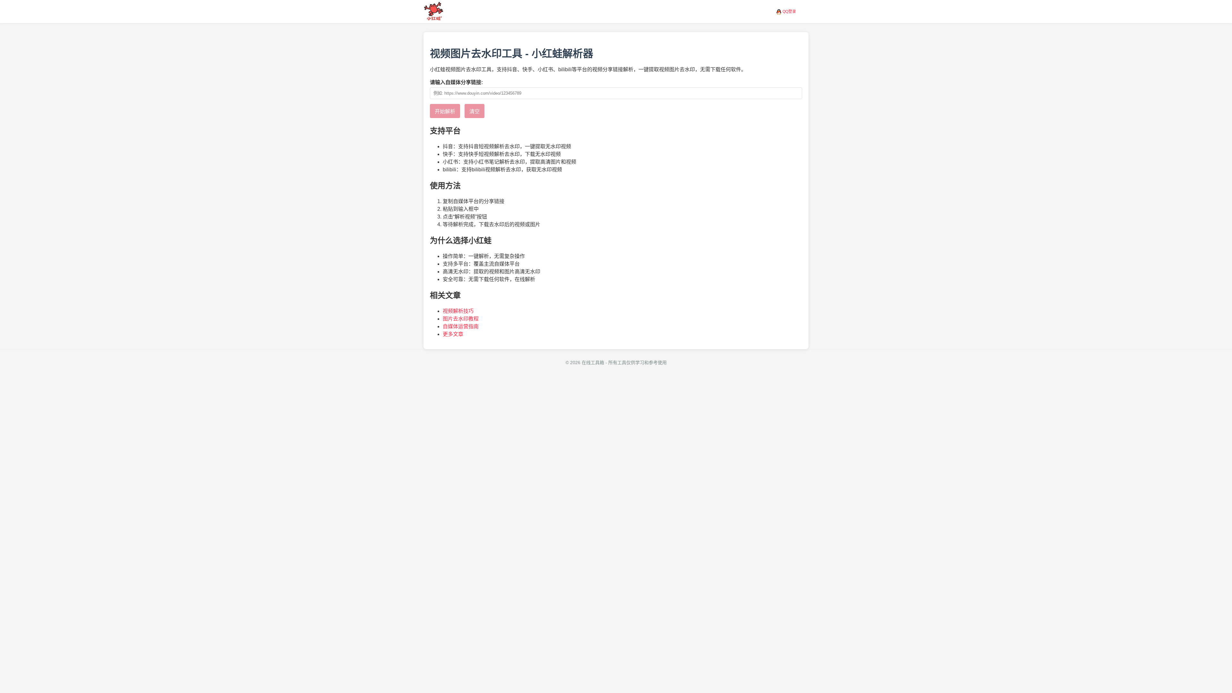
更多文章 (453, 334)
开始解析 (445, 111)
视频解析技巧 (458, 311)
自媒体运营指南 (461, 326)
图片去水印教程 (461, 318)
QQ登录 (789, 11)
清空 (474, 111)
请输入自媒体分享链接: (456, 82)
